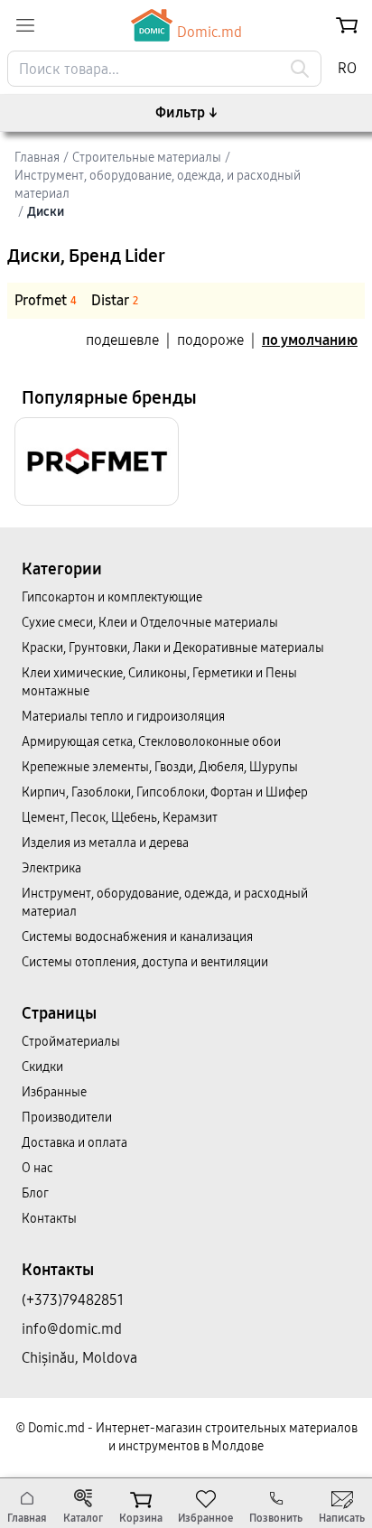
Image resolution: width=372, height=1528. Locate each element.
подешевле (122, 340)
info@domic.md (72, 1328)
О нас (37, 1168)
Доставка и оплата (74, 1143)
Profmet (45, 300)
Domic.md (209, 32)
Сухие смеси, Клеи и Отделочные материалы (150, 622)
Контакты (49, 1218)
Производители (67, 1117)
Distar (114, 300)
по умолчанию (310, 340)
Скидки (42, 1067)
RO (347, 68)
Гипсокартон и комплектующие (112, 597)
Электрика (51, 868)
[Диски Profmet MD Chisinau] (97, 461)
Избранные (54, 1092)
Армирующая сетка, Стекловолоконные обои (151, 742)
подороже (210, 340)
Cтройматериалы (71, 1041)
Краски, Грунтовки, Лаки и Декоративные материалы (173, 648)
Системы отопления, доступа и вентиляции (145, 962)
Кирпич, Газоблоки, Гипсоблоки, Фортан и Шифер (165, 792)
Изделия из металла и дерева (105, 843)
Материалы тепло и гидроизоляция (123, 716)
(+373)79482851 (73, 1300)
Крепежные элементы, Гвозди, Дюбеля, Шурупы (160, 767)
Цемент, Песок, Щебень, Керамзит (120, 817)
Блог (35, 1193)
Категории (62, 569)
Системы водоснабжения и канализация (137, 937)
